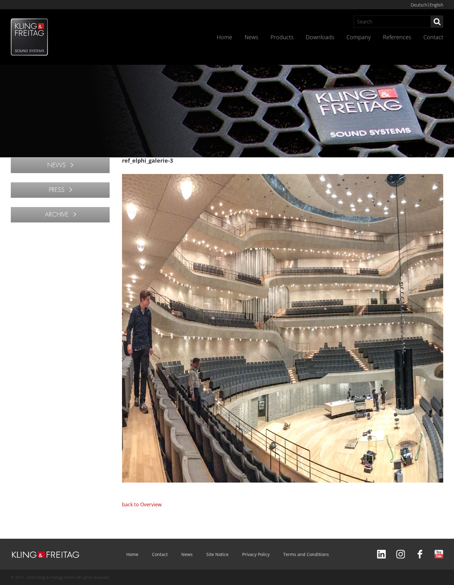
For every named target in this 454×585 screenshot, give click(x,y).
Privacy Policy (256, 554)
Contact (433, 37)
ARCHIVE (57, 214)
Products (282, 37)
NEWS (56, 165)
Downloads (320, 37)
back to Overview (142, 504)
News (251, 37)
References (397, 37)
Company (359, 37)
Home (224, 37)
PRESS (57, 190)
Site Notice (217, 554)
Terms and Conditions (306, 554)
